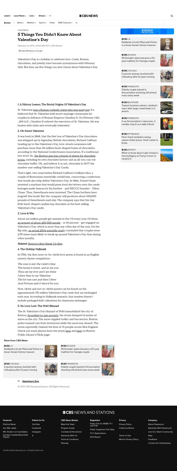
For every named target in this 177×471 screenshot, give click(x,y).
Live (32, 16)
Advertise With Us (69, 436)
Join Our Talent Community (160, 432)
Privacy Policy (125, 424)
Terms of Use (125, 436)
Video (52, 23)
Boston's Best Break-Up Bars (45, 243)
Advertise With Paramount (160, 428)
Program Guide (68, 428)
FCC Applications (98, 433)
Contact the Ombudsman (159, 443)
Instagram (36, 432)
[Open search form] (172, 16)
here (68, 331)
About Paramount (156, 424)
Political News (9, 424)
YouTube (36, 424)
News (20, 23)
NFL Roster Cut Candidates (15, 432)
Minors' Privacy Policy (129, 439)
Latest (7, 16)
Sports (42, 23)
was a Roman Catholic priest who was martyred (61, 110)
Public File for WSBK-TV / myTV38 (101, 425)
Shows (42, 16)
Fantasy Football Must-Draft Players (15, 436)
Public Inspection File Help (102, 429)
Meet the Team (68, 424)
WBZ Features (64, 23)
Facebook (36, 428)
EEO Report (95, 437)
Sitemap (64, 443)
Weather (31, 23)
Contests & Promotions (71, 432)
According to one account (42, 315)
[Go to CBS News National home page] (88, 16)
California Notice (126, 428)
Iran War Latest (9, 428)
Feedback (152, 439)
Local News (19, 16)
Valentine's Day (30, 381)
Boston (7, 23)
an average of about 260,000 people (39, 222)
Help (150, 436)
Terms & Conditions (70, 439)
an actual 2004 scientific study (46, 230)
